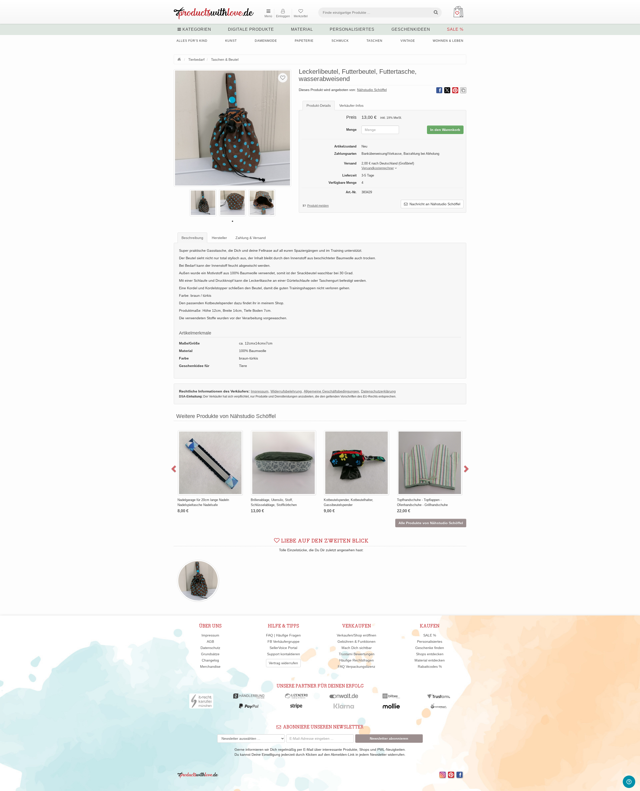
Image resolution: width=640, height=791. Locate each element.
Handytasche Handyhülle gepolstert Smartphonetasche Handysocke (436, 442)
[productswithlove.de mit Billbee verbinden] (391, 697)
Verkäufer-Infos (351, 106)
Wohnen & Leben (448, 40)
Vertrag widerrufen (283, 663)
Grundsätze (210, 654)
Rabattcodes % (430, 666)
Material (302, 29)
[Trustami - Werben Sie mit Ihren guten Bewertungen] (439, 697)
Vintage (407, 40)
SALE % (455, 29)
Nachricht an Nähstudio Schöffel (434, 204)
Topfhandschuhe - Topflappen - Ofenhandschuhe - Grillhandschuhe (217, 502)
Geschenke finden (429, 648)
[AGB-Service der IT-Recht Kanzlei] (201, 702)
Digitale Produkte (251, 29)
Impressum (210, 635)
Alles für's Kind (192, 40)
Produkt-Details (318, 106)
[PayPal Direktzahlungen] (248, 707)
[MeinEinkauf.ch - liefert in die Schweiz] (439, 707)
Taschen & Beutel (224, 60)
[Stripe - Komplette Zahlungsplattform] (296, 707)
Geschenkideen (411, 29)
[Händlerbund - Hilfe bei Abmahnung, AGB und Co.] (248, 697)
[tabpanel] (203, 202)
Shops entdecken (430, 654)
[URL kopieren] (463, 90)
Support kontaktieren (283, 654)
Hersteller (219, 238)
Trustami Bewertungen (356, 654)
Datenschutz (210, 648)
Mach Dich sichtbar (357, 648)
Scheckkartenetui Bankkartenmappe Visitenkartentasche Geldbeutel (364, 442)
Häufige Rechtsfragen (356, 660)
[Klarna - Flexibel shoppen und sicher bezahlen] (344, 707)
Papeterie (304, 40)
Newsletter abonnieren (389, 738)
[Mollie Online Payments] (391, 707)
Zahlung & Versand (251, 238)
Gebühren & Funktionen (357, 642)
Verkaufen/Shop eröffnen (356, 635)
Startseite (180, 59)
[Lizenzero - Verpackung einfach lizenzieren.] (296, 697)
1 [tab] (232, 221)
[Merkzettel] (282, 77)
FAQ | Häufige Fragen (283, 635)
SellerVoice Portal (283, 648)
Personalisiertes (352, 29)
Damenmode (266, 40)
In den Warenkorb (445, 130)
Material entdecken (429, 660)
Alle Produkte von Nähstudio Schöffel (430, 523)
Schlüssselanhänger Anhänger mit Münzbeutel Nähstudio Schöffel (289, 442)
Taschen (374, 40)
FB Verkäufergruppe (284, 642)
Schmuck (340, 40)
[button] (378, 168)
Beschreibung (192, 238)
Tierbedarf (196, 60)
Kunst (231, 40)
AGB (210, 642)
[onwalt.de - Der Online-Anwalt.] (344, 697)
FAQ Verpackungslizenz (356, 666)
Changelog (210, 660)
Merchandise (210, 666)
